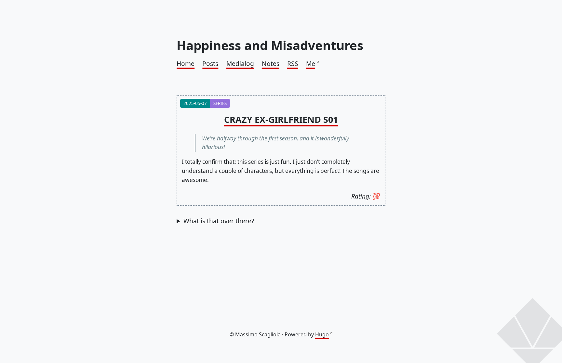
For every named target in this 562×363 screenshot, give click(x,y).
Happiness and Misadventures (270, 45)
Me (310, 63)
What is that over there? (218, 220)
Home (185, 63)
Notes (270, 63)
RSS (292, 63)
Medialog (240, 63)
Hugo (322, 334)
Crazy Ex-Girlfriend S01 (281, 119)
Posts (210, 63)
